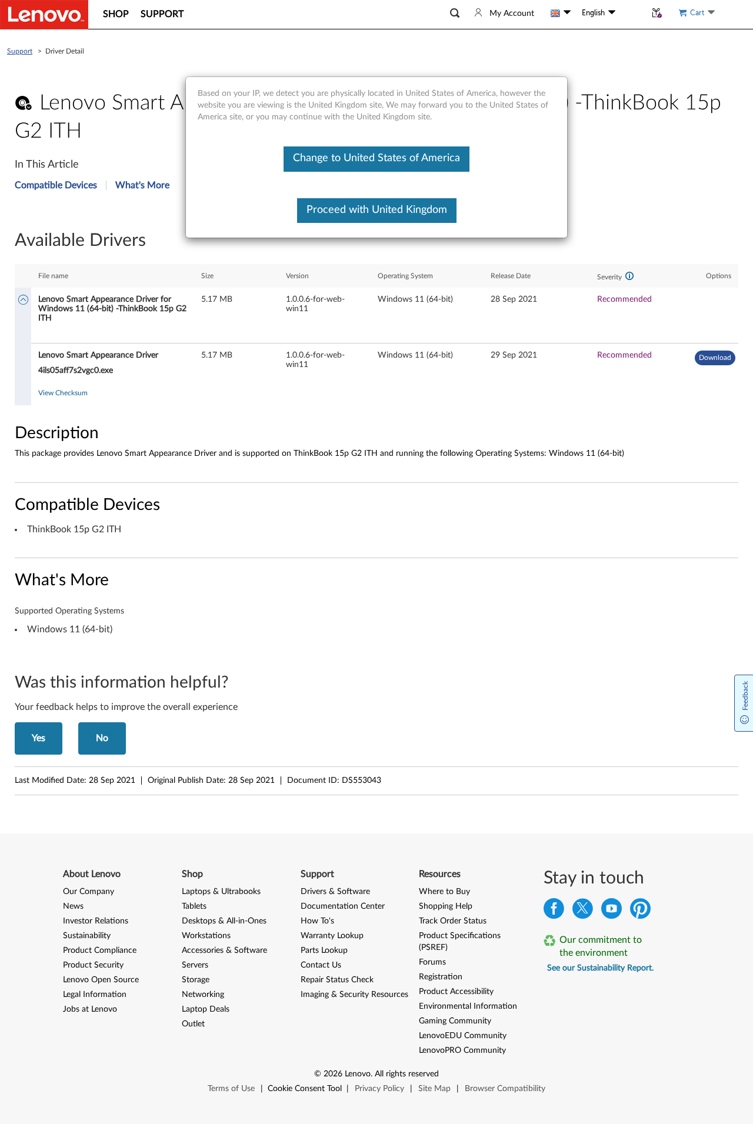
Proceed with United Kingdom (376, 210)
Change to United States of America (376, 158)
